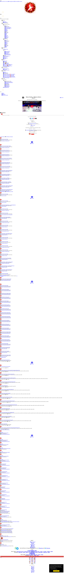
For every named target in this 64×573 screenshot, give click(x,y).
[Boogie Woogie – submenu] (3, 39)
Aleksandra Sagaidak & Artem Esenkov (5, 312)
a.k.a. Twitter (33, 570)
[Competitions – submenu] (2, 71)
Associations (33, 542)
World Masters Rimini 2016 (4, 259)
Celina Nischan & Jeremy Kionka (5, 289)
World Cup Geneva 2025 (4, 348)
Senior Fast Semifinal (3, 490)
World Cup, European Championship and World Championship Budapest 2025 (10, 427)
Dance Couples (33, 544)
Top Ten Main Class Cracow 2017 (5, 222)
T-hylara (2, 535)
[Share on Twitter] (32, 118)
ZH (32, 557)
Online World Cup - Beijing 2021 (5, 210)
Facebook (33, 566)
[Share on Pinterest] (34, 118)
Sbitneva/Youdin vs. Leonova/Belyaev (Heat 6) (6, 233)
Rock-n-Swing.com (33, 541)
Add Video (62, 97)
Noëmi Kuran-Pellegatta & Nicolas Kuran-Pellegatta (7, 528)
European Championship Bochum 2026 (5, 280)
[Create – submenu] (3, 50)
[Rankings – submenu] (3, 80)
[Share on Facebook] (30, 118)
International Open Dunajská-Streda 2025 (6, 317)
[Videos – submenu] (2, 60)
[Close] (0, 18)
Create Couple (33, 125)
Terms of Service (33, 552)
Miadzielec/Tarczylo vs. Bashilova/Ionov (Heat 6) (7, 189)
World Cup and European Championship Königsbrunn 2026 (8, 381)
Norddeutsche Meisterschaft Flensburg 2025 (6, 416)
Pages (32, 540)
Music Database (33, 546)
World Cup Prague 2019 (4, 218)
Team (33, 551)
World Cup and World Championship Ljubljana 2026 (7, 389)
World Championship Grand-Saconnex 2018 (6, 536)
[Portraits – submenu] (2, 48)
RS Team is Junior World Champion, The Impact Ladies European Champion (10, 521)
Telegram (33, 568)
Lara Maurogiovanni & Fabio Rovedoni (5, 448)
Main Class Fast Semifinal (4, 471)
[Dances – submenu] (2, 23)
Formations (33, 545)
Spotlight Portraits (33, 547)
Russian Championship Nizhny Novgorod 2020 (6, 214)
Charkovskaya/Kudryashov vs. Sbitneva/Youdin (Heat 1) (7, 265)
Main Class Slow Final (3, 467)
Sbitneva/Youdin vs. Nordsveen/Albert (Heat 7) (6, 269)
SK (35, 561)
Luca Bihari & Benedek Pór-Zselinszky (5, 316)
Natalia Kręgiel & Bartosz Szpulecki (5, 339)
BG (30, 557)
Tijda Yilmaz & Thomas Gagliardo (5, 335)
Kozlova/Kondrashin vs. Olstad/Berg (5, 174)
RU (32, 561)
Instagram (33, 567)
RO (30, 561)
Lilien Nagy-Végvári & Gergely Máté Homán (6, 530)
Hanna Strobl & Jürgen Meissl (4, 285)
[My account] (0, 14)
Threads (33, 569)
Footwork (2, 276)
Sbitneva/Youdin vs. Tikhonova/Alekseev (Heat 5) (7, 185)
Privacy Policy (33, 553)
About (32, 549)
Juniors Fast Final (3, 498)
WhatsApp (33, 571)
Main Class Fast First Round (4, 479)
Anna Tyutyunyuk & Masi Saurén (5, 515)
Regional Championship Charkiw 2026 (5, 393)
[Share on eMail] (35, 118)
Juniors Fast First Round (4, 509)
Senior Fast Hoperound (3, 494)
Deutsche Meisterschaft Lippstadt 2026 (5, 366)
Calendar (33, 543)
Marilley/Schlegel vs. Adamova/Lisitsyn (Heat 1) (6, 170)
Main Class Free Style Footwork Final (5, 347)
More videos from (3, 136)
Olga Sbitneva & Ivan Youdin (32, 123)
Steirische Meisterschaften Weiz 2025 (5, 408)
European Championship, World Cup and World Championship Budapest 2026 (10, 370)
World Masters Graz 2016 (4, 255)
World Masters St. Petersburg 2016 (5, 147)
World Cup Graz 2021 (3, 195)
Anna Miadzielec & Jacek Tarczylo (5, 154)
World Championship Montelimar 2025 (5, 321)
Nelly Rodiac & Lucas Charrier (4, 444)
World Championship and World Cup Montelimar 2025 (7, 412)
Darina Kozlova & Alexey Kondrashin (5, 166)
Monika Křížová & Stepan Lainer (5, 308)
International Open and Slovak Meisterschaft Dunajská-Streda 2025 (9, 404)
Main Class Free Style (3, 275)
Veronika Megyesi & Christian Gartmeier (6, 293)
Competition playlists (3, 357)
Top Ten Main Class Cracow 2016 (5, 247)
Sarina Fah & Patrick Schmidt (4, 343)
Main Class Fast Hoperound (4, 475)
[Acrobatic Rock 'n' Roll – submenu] (3, 25)
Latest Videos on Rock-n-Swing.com (5, 429)
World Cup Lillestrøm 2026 (4, 385)
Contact (33, 550)
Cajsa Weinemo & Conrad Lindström (5, 452)
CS (35, 557)
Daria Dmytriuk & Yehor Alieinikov (5, 320)
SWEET (2, 519)
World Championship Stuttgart (4, 539)
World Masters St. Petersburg (9, 136)
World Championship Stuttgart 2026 (5, 434)
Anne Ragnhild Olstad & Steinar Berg (5, 162)
